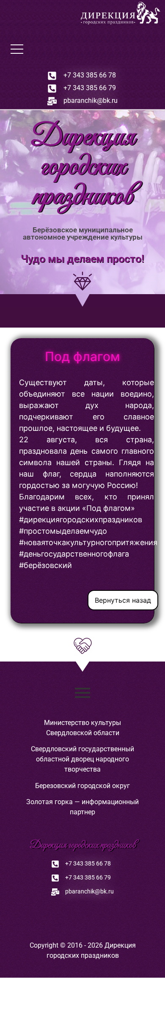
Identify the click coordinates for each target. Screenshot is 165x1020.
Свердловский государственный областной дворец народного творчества (82, 759)
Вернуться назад (123, 600)
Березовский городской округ (82, 786)
